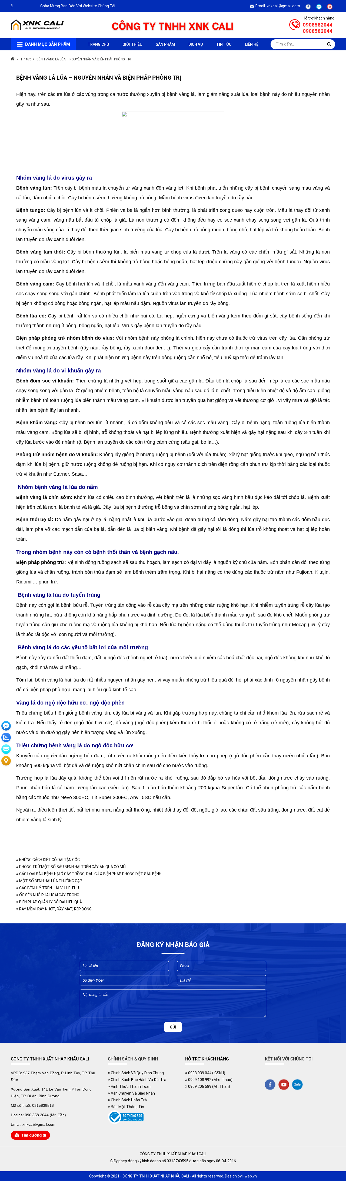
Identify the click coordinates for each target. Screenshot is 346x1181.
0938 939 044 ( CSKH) (206, 1073)
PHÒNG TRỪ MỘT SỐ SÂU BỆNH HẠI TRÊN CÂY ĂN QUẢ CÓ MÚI (72, 867)
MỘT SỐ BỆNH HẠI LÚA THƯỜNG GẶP (50, 881)
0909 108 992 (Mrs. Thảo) (209, 1080)
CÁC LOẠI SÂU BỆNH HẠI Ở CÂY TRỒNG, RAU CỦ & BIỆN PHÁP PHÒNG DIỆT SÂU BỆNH (89, 874)
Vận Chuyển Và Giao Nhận (132, 1093)
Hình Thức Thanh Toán (130, 1086)
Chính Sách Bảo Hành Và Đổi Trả (138, 1080)
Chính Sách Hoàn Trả (128, 1100)
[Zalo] (319, 8)
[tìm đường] (30, 1138)
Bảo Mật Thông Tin (127, 1107)
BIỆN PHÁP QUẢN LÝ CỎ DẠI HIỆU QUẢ (50, 902)
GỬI (173, 1027)
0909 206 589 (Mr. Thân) (208, 1086)
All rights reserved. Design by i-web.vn (224, 1176)
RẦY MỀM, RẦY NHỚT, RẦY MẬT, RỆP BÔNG (55, 909)
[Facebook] (308, 8)
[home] (38, 29)
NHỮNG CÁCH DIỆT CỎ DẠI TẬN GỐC (49, 860)
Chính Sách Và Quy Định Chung (137, 1073)
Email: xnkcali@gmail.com (277, 6)
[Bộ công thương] (126, 1122)
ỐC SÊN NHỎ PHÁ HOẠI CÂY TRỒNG (48, 895)
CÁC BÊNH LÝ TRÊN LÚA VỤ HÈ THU (48, 888)
